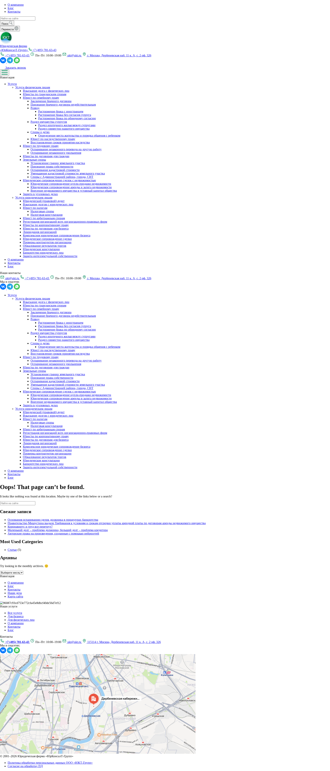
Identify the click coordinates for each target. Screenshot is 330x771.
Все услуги (15, 613)
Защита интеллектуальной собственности (50, 256)
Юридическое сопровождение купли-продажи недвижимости (71, 183)
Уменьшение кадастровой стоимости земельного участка (68, 173)
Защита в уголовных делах (40, 194)
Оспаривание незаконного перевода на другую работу (66, 149)
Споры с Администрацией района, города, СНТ (62, 176)
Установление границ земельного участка (58, 163)
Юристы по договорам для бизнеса (46, 228)
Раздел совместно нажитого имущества (64, 128)
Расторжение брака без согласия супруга (64, 115)
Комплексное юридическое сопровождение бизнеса (56, 235)
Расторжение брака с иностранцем (60, 111)
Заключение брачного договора (51, 101)
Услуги (12, 84)
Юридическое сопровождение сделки (47, 238)
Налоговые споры (42, 211)
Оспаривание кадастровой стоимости (55, 170)
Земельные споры (34, 159)
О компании (16, 4)
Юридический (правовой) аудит (44, 201)
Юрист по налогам (35, 207)
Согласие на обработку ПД (25, 766)
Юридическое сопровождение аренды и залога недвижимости (71, 187)
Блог (11, 8)
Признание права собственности (52, 166)
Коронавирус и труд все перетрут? (30, 526)
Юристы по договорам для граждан (46, 156)
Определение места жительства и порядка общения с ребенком (79, 135)
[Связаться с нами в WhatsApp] (17, 62)
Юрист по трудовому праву (41, 146)
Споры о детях (40, 132)
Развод (35, 108)
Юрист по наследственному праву (53, 139)
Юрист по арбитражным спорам (44, 218)
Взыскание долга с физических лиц (46, 90)
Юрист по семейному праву (41, 97)
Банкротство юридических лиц (43, 252)
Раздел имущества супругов (49, 121)
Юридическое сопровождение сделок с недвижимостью (59, 180)
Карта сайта (15, 596)
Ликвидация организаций (40, 232)
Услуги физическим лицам (32, 87)
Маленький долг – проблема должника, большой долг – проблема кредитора (58, 530)
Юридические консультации (41, 249)
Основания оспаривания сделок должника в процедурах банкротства (53, 519)
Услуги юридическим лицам (33, 197)
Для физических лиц (21, 619)
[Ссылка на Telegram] (10, 62)
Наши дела (15, 593)
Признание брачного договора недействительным (63, 104)
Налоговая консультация (46, 214)
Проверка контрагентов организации (47, 242)
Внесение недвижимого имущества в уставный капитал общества (74, 190)
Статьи (12, 549)
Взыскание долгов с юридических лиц (48, 204)
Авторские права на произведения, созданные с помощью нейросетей (53, 533)
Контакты (14, 11)
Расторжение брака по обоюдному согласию (67, 118)
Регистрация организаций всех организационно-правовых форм (65, 221)
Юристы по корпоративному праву (46, 225)
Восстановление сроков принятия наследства (60, 142)
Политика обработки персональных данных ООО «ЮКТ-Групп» (50, 762)
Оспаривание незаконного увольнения (56, 152)
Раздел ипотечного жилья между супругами (66, 125)
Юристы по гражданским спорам (44, 94)
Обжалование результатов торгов (44, 245)
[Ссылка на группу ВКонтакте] (3, 62)
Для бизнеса (15, 616)
